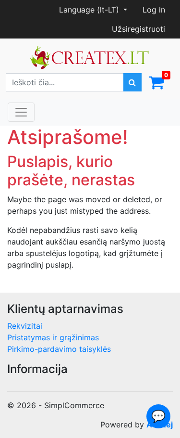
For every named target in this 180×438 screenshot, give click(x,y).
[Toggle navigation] (21, 112)
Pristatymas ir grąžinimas (53, 337)
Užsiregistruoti (138, 29)
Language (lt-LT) (90, 9)
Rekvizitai (24, 326)
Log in (154, 9)
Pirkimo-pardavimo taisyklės (59, 349)
